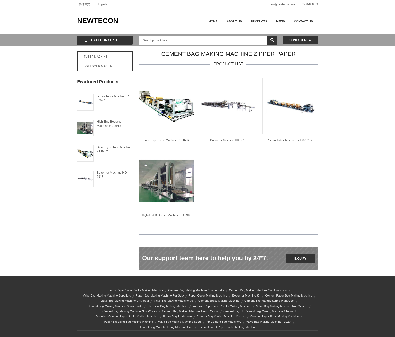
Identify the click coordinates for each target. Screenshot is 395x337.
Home (213, 21)
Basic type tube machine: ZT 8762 (166, 140)
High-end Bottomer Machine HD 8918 (109, 123)
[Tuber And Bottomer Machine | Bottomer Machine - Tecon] (228, 105)
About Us (234, 21)
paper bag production (177, 316)
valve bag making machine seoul (179, 321)
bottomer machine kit (246, 295)
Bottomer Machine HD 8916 (112, 174)
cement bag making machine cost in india (196, 290)
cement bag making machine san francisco (258, 290)
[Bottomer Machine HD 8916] (85, 178)
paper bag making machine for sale (160, 295)
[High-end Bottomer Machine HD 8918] (85, 127)
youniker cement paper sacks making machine (127, 316)
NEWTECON (97, 20)
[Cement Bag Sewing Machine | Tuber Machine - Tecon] (166, 105)
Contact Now (300, 40)
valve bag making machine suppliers (107, 295)
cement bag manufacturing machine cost (166, 327)
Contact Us (303, 21)
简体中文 (84, 4)
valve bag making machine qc (173, 300)
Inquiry (300, 258)
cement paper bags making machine (274, 316)
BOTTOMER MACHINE (99, 66)
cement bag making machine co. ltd (221, 316)
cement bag (231, 311)
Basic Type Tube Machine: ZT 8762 (114, 149)
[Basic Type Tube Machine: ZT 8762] (85, 153)
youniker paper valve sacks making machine (222, 306)
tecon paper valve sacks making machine (135, 290)
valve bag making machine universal (125, 300)
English (102, 4)
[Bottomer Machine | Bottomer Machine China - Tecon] (166, 180)
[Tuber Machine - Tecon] (290, 105)
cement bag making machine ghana (269, 311)
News (280, 21)
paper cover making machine (208, 295)
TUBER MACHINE (95, 56)
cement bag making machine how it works (190, 311)
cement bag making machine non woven (129, 311)
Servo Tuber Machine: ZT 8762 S (114, 98)
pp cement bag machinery (223, 321)
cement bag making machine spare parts (115, 306)
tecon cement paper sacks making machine (227, 327)
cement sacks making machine (218, 300)
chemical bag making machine (167, 306)
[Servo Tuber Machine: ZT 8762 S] (85, 102)
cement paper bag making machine (288, 295)
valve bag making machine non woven (281, 306)
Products (259, 21)
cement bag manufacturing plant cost (269, 300)
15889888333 (310, 4)
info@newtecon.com (283, 4)
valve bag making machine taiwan (268, 321)
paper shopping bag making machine (128, 321)
